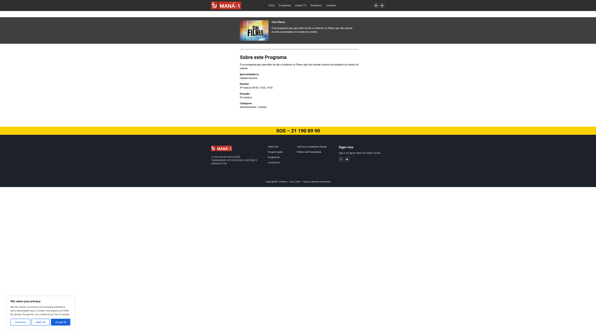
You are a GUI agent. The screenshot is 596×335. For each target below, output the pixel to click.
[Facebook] (376, 5)
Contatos (331, 5)
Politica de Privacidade (309, 152)
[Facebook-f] (341, 159)
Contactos (274, 162)
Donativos (316, 5)
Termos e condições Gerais (312, 146)
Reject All (40, 322)
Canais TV (300, 5)
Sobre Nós (273, 146)
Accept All (60, 322)
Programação (275, 152)
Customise (20, 322)
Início (272, 5)
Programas (285, 5)
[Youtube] (382, 5)
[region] (40, 312)
